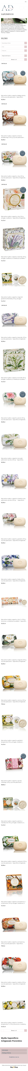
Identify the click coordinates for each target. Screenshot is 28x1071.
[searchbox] (13, 50)
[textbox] (13, 47)
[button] (14, 1050)
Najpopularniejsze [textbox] (6, 55)
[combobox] (14, 47)
